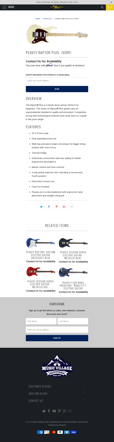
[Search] (102, 7)
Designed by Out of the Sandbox (63, 422)
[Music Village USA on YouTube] (54, 411)
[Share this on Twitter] (41, 206)
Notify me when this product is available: (48, 75)
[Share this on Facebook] (49, 206)
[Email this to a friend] (72, 206)
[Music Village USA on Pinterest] (59, 411)
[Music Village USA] (57, 7)
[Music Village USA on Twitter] (44, 411)
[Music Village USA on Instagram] (64, 411)
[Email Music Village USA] (70, 411)
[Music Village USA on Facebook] (49, 411)
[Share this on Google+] (64, 206)
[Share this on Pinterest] (56, 206)
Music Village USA (40, 422)
